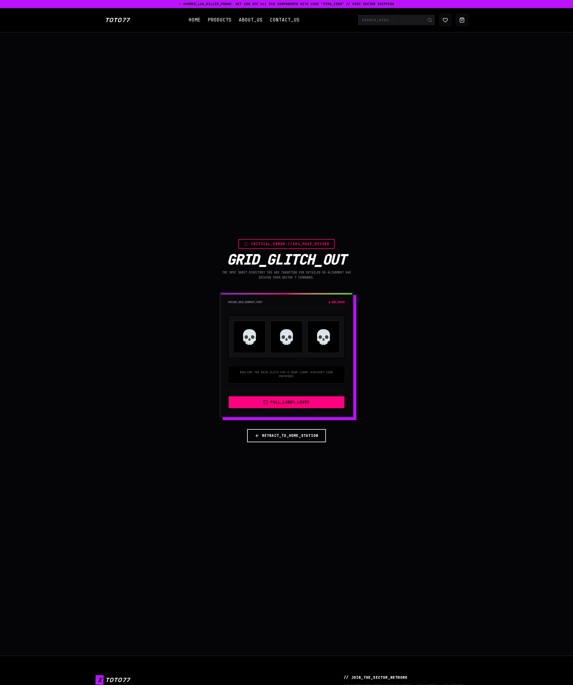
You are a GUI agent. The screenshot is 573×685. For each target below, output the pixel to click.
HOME (195, 20)
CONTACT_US (285, 20)
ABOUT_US (251, 20)
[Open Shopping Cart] (462, 20)
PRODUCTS (220, 20)
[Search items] (429, 20)
